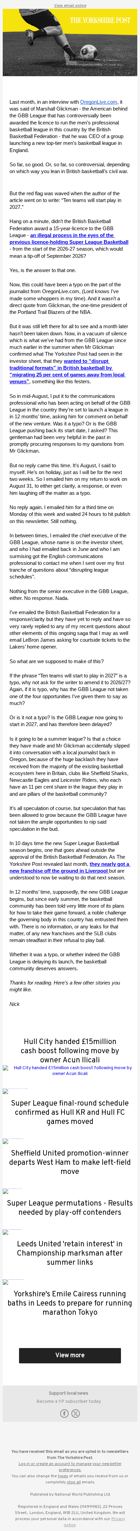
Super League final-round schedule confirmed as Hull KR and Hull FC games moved (70, 1113)
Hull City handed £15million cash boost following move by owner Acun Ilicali (70, 1051)
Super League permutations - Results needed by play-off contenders (70, 1208)
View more (70, 1356)
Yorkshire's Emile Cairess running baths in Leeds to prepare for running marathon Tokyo (69, 1303)
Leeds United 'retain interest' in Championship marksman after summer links (70, 1253)
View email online (70, 6)
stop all (74, 1482)
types (63, 1476)
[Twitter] (75, 1416)
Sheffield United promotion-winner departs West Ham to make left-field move (70, 1163)
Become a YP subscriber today (68, 1401)
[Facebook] (64, 1416)
